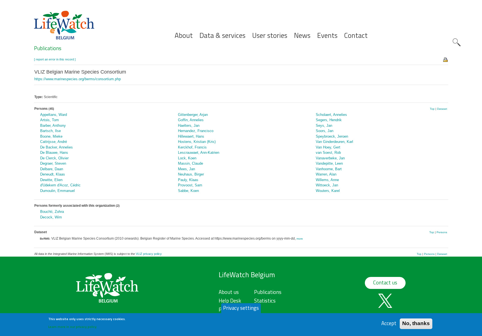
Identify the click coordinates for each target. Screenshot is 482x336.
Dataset (442, 108)
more (300, 238)
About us (229, 292)
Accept (388, 323)
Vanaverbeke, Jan (330, 158)
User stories (269, 35)
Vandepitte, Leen (329, 163)
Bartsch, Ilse (50, 131)
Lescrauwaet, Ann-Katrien (198, 152)
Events (327, 35)
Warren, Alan (326, 174)
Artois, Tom (49, 120)
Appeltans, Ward (53, 115)
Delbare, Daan (51, 169)
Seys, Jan (324, 125)
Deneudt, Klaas (52, 174)
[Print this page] (445, 59)
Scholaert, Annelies (331, 115)
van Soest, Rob (328, 152)
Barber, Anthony (53, 125)
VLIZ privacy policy (149, 253)
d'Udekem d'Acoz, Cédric (60, 185)
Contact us (385, 282)
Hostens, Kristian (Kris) (197, 142)
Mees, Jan (186, 169)
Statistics (265, 301)
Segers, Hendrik (329, 120)
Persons (442, 232)
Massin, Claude (190, 163)
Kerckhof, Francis (192, 147)
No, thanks (416, 323)
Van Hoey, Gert (328, 147)
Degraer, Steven (53, 163)
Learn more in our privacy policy (72, 326)
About (184, 35)
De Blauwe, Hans (54, 152)
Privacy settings (241, 308)
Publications (47, 48)
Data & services (222, 35)
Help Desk (230, 301)
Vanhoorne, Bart (329, 169)
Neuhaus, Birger (191, 174)
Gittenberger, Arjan (193, 115)
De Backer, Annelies (56, 147)
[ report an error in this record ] (55, 59)
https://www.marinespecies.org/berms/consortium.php (77, 79)
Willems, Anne (327, 180)
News (302, 35)
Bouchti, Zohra (52, 212)
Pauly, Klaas (188, 180)
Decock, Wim (51, 217)
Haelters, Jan (188, 125)
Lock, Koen (187, 158)
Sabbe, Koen (188, 191)
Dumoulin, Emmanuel (57, 191)
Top (432, 108)
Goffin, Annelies (191, 120)
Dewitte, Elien (51, 180)
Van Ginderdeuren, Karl (334, 142)
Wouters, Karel (328, 191)
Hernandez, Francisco (195, 131)
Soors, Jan (324, 131)
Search (456, 42)
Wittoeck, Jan (327, 185)
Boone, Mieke (51, 136)
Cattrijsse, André (53, 142)
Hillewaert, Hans (191, 136)
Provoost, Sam (190, 185)
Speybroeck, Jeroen (332, 136)
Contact (356, 35)
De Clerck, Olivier (54, 158)
